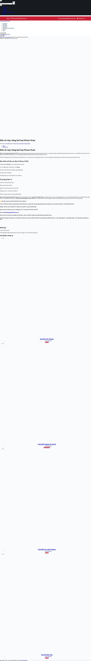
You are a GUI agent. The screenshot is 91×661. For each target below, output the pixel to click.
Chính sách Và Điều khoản (8, 28)
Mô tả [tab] (4, 145)
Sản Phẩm (5, 24)
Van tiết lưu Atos (47, 655)
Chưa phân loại (8, 143)
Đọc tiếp (47, 342)
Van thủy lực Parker (47, 339)
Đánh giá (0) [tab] (5, 147)
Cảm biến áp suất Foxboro (47, 549)
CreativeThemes (23, 660)
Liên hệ (4, 29)
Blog (4, 30)
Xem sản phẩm (47, 447)
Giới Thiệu (5, 25)
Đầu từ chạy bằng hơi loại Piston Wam (22, 143)
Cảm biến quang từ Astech (47, 444)
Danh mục (5, 27)
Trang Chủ (5, 23)
